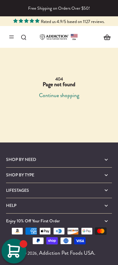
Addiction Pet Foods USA (66, 253)
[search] (23, 37)
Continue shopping (59, 95)
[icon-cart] (105, 37)
